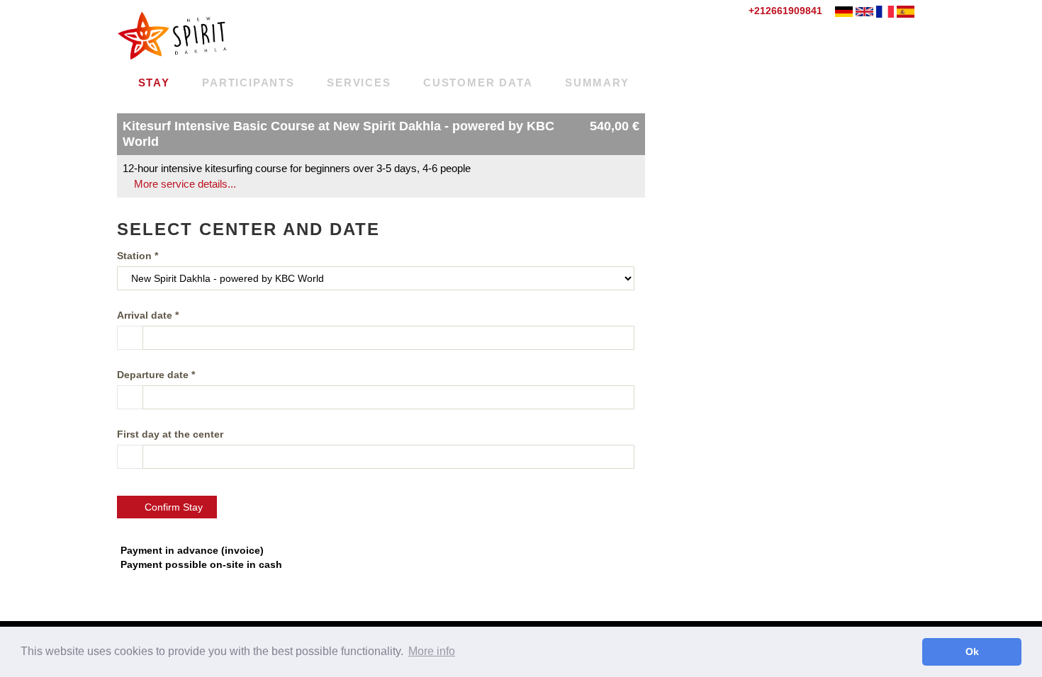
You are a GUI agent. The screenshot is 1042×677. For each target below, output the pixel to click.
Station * (137, 255)
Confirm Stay (171, 507)
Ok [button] (972, 651)
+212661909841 (784, 10)
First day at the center (170, 434)
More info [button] (431, 651)
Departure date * (156, 374)
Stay (152, 82)
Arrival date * (148, 315)
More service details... (183, 184)
